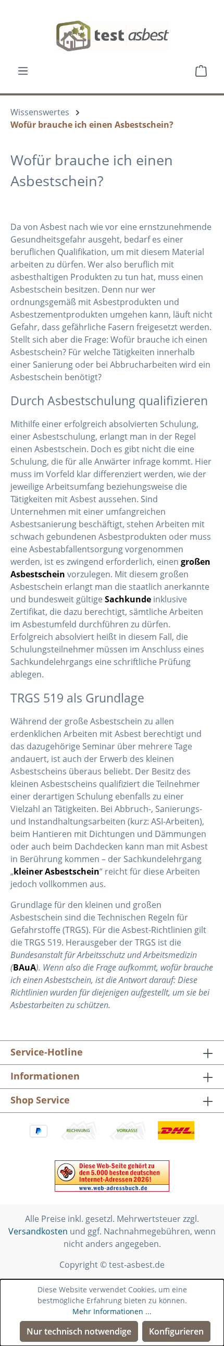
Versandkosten (38, 1231)
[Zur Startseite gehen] (112, 36)
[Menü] (22, 70)
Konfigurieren (176, 1331)
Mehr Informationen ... (112, 1311)
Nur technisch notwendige (79, 1331)
